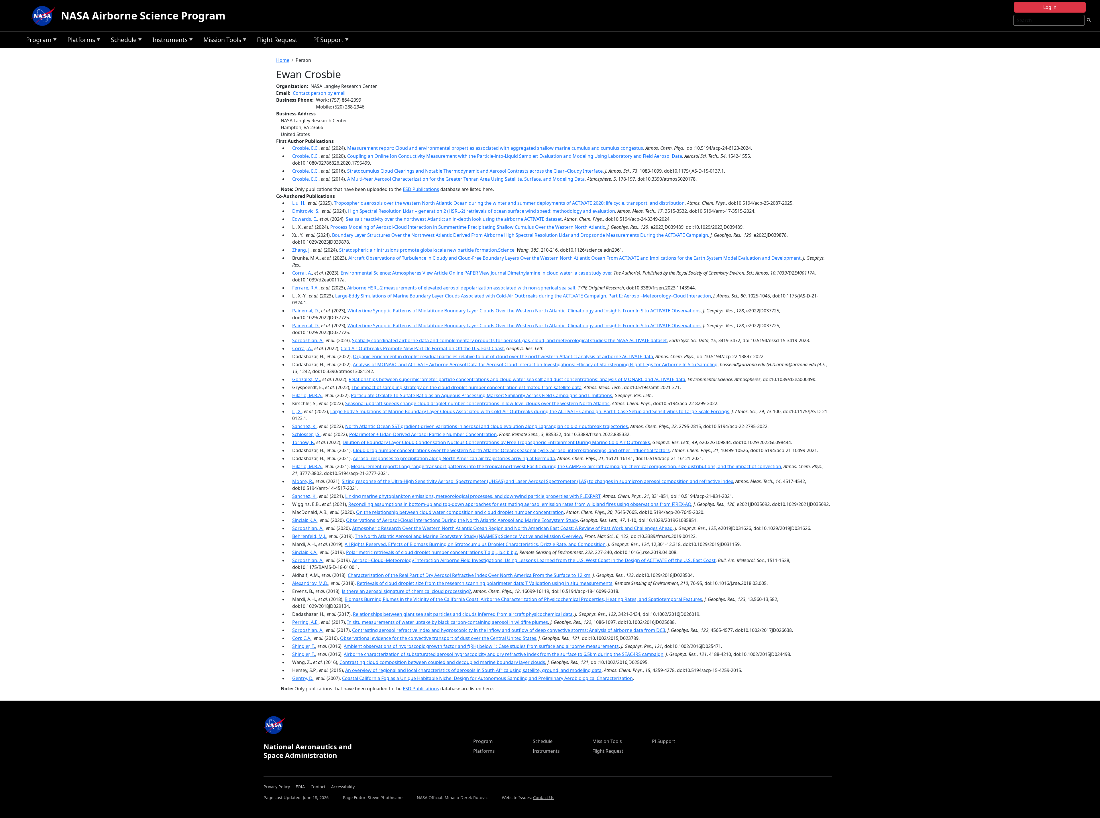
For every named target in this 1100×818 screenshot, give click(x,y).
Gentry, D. (302, 678)
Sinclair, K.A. (304, 520)
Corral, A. (302, 273)
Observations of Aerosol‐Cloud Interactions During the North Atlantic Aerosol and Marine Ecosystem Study (462, 520)
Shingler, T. (303, 646)
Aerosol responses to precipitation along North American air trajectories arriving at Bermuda (454, 458)
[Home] (44, 15)
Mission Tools (221, 41)
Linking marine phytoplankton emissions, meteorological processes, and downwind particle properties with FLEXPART (472, 496)
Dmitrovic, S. (305, 211)
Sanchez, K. (304, 426)
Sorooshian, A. (307, 340)
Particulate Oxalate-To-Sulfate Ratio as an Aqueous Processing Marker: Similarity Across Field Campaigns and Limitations (481, 395)
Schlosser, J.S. (306, 434)
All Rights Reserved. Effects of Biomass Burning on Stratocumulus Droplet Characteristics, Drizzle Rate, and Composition (475, 544)
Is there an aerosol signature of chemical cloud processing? (406, 591)
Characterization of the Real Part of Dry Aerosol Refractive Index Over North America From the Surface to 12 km (469, 575)
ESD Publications (421, 189)
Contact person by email (319, 93)
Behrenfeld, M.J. (309, 536)
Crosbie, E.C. (305, 148)
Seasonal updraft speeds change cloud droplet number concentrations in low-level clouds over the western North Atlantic (477, 403)
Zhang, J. (301, 250)
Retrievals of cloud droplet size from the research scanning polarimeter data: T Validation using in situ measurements (484, 583)
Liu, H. (298, 203)
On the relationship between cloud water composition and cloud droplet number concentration (460, 512)
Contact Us (543, 797)
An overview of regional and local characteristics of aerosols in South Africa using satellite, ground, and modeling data (473, 670)
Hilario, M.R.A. (307, 395)
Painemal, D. (305, 311)
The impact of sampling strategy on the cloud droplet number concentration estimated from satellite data (466, 387)
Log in (1049, 7)
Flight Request (277, 40)
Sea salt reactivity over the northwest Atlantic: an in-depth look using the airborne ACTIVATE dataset (454, 219)
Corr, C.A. (301, 638)
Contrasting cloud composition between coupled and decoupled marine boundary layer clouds (442, 662)
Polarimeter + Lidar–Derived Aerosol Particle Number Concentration (423, 434)
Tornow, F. (303, 442)
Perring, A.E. (305, 622)
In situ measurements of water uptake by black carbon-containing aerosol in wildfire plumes (447, 622)
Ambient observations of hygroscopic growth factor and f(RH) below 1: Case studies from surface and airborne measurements (481, 646)
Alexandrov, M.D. (310, 583)
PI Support (326, 41)
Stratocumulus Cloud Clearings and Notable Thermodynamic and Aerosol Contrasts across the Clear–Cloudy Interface (475, 171)
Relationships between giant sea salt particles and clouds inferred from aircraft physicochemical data (463, 614)
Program (37, 41)
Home (282, 60)
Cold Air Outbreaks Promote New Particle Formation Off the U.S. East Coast (422, 348)
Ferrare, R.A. (305, 288)
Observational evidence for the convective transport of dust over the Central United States (438, 638)
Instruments (169, 41)
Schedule (122, 41)
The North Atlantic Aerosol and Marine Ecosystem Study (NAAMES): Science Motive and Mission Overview (468, 536)
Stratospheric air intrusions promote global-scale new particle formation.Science (426, 250)
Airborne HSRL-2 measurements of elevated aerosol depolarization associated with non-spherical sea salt (461, 288)
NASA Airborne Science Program (143, 16)
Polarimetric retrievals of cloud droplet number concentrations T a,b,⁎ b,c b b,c (431, 552)
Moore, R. (302, 481)
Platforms (79, 41)
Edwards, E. (304, 219)
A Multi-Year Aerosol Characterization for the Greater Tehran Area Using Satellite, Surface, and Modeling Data (466, 179)
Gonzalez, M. (306, 379)
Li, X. (297, 411)
